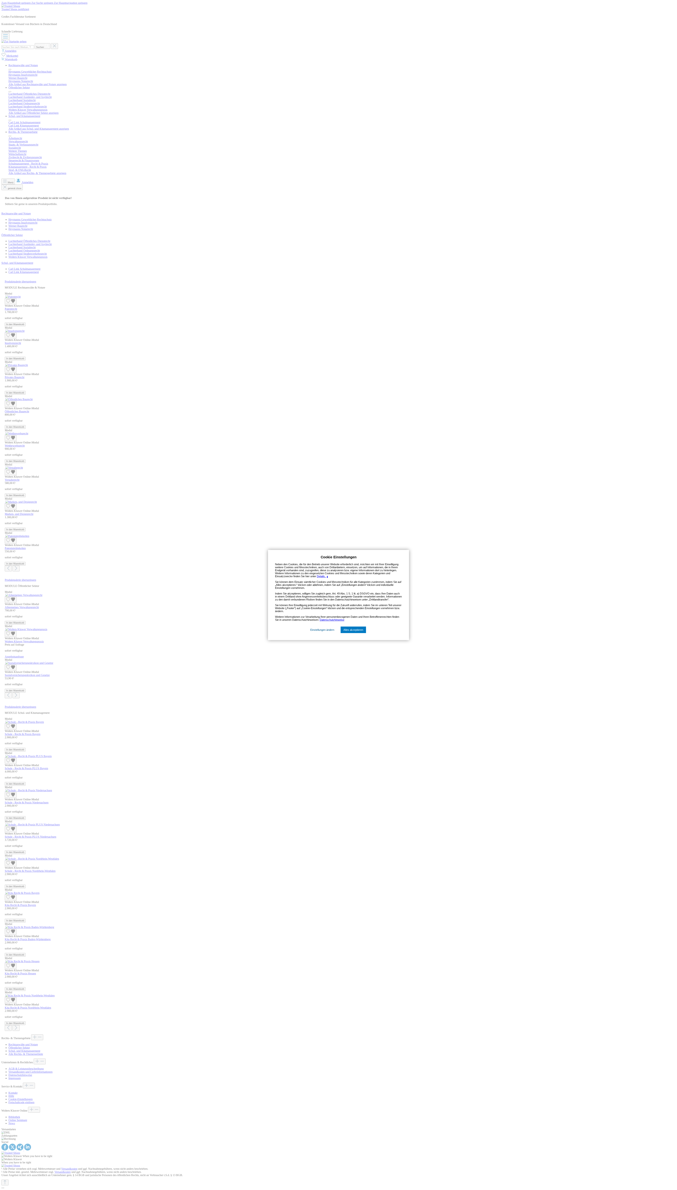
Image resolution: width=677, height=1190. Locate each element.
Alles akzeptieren (353, 629)
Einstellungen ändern (322, 629)
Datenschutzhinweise (332, 619)
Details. (323, 576)
